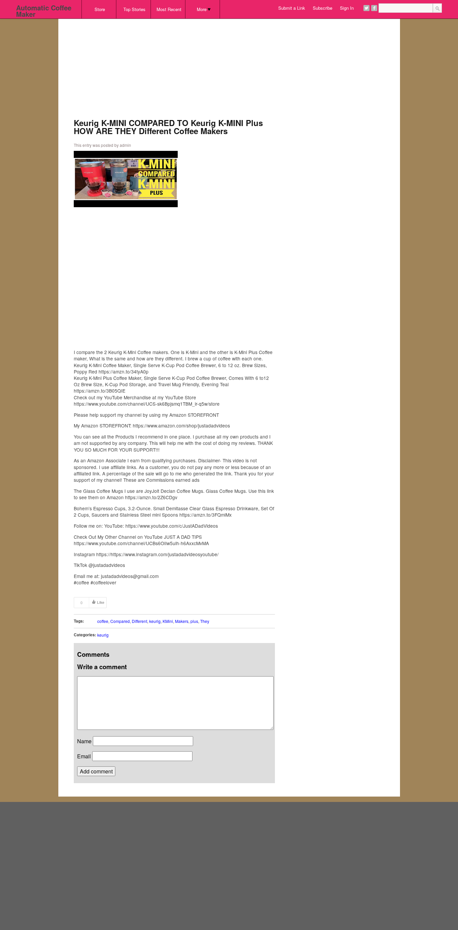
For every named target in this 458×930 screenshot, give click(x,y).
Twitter (366, 8)
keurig (155, 621)
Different (139, 621)
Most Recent (169, 9)
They (204, 621)
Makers (181, 621)
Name (84, 741)
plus (194, 621)
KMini (168, 621)
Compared (120, 621)
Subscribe (322, 8)
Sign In (347, 8)
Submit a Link (291, 8)
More (202, 9)
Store (100, 9)
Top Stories (134, 9)
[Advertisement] (174, 72)
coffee (102, 621)
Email (84, 756)
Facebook (374, 8)
